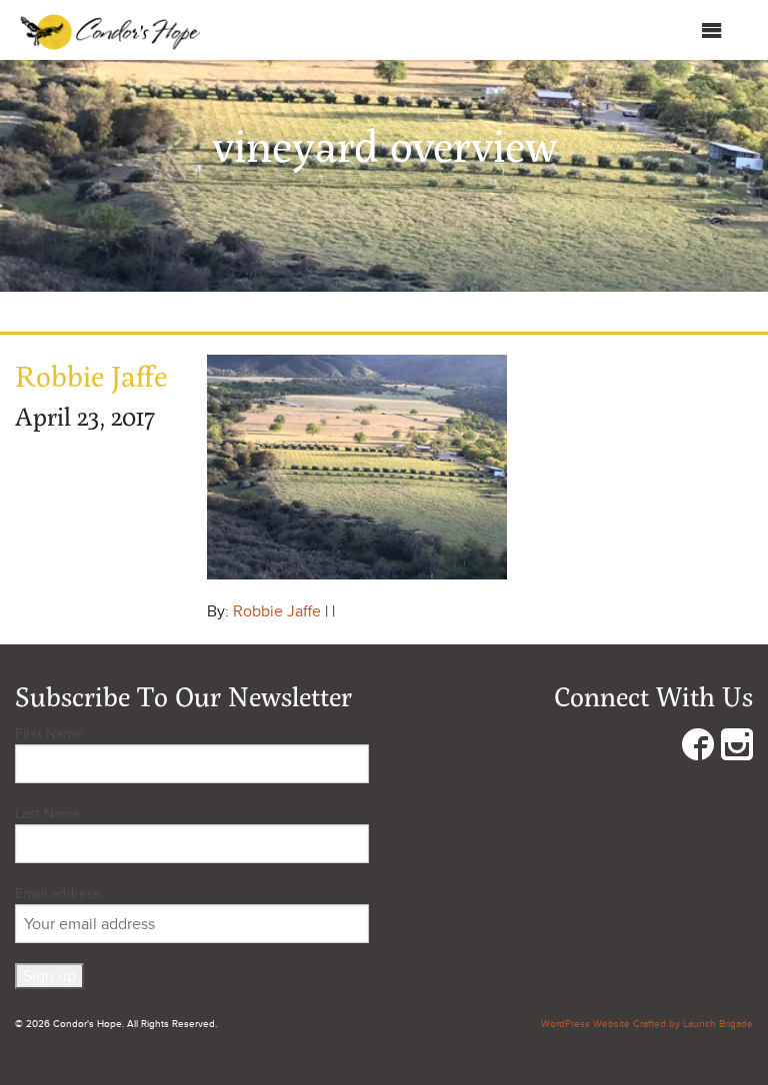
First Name (48, 733)
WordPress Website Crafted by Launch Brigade (647, 1024)
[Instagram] (737, 748)
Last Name (47, 813)
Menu (680, 35)
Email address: (59, 893)
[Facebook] (698, 748)
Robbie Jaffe (277, 611)
